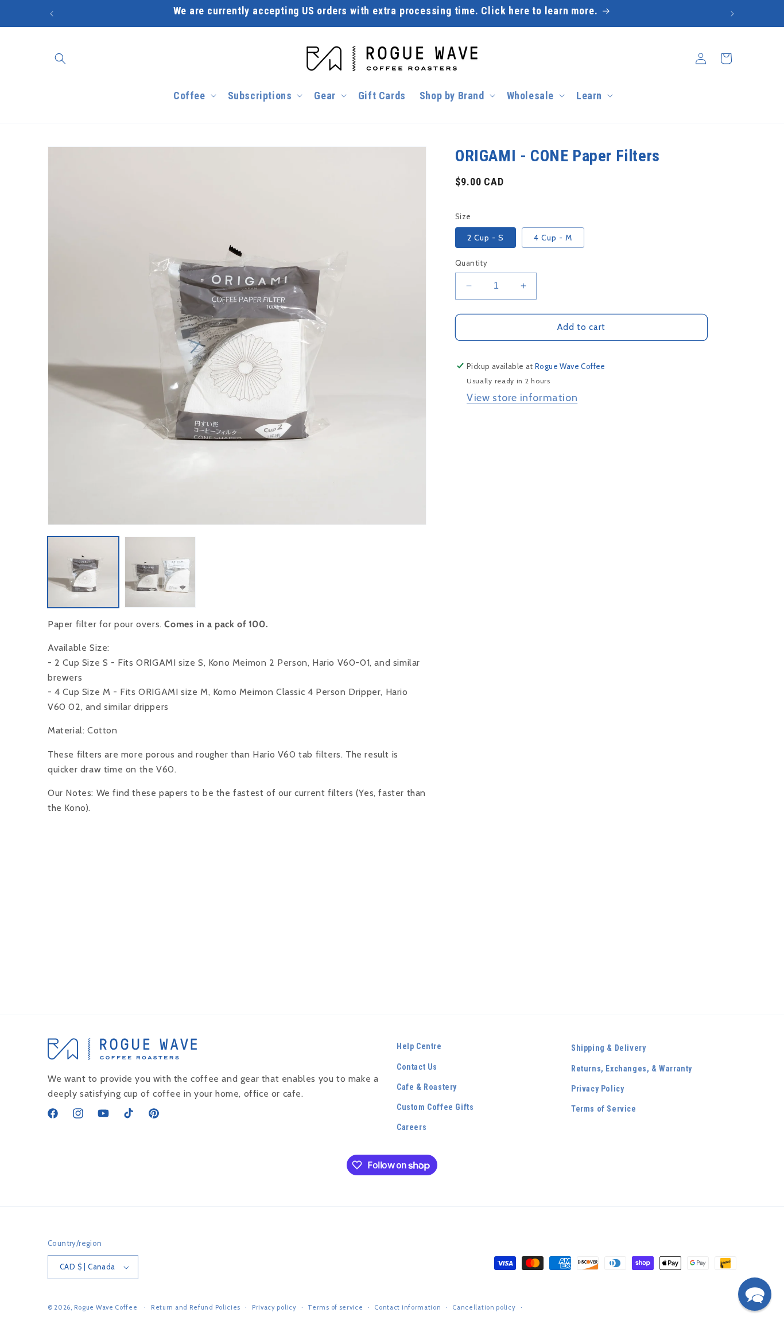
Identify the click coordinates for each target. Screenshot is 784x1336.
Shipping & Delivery (608, 1048)
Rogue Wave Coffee (106, 1307)
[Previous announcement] (51, 14)
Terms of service (335, 1307)
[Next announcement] (732, 14)
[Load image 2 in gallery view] (160, 572)
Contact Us (417, 1066)
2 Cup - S (485, 237)
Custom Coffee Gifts (435, 1107)
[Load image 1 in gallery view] (83, 572)
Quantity (471, 262)
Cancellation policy (483, 1307)
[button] (60, 58)
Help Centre (419, 1046)
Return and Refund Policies (195, 1307)
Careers (411, 1127)
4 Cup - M (553, 237)
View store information (522, 397)
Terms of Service (603, 1108)
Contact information (407, 1307)
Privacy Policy (597, 1088)
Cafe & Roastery (427, 1087)
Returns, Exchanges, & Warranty (631, 1068)
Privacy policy (274, 1307)
